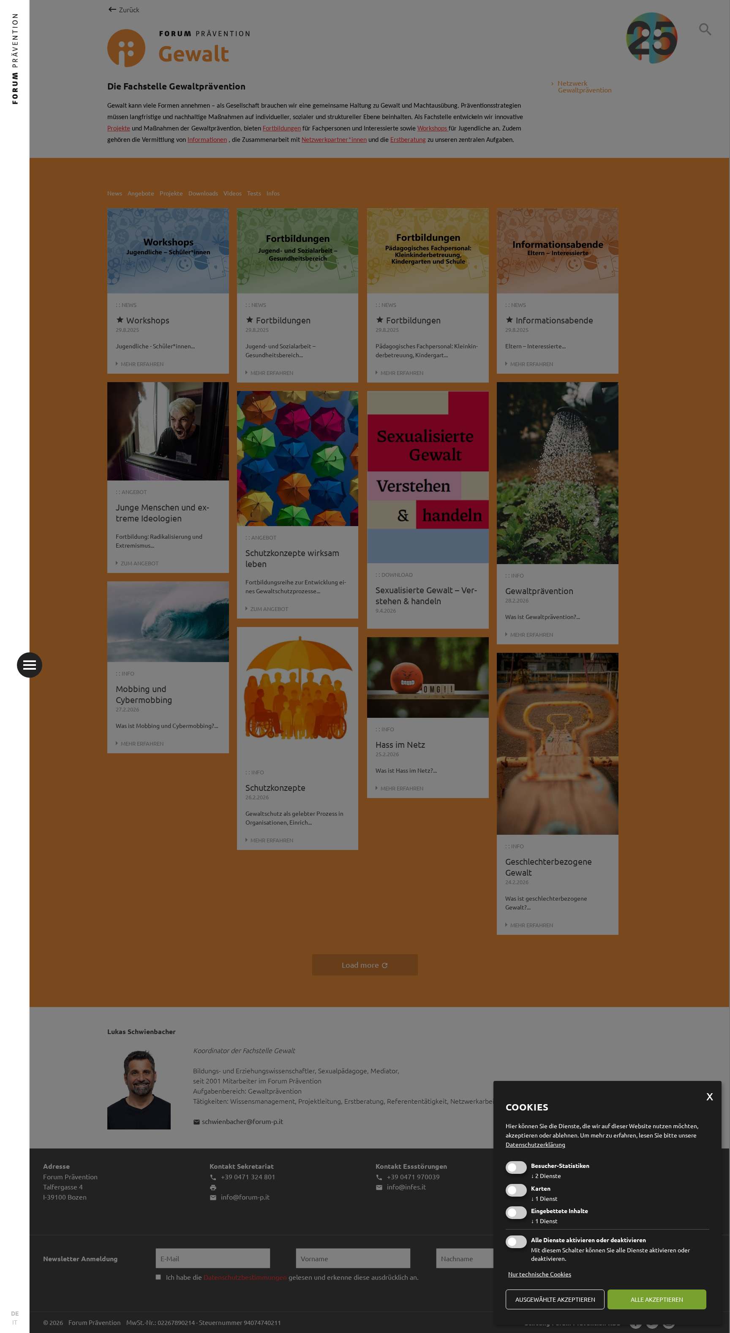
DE (15, 1313)
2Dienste (546, 1175)
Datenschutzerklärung (535, 1144)
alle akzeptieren (657, 1299)
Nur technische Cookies (539, 1274)
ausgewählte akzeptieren (555, 1299)
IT (14, 1322)
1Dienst (544, 1198)
